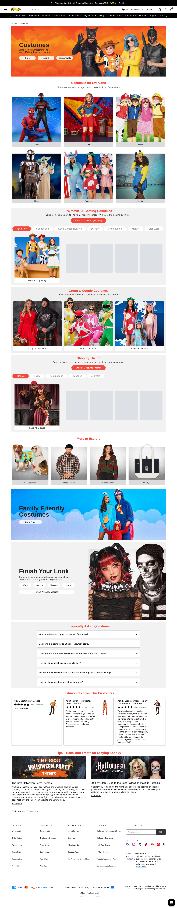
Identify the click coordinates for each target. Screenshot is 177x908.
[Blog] (164, 844)
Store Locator (45, 831)
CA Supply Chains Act (105, 838)
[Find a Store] (160, 9)
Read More (17, 803)
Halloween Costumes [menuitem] (39, 15)
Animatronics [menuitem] (74, 15)
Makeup (54, 585)
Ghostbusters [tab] (115, 228)
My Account (16, 831)
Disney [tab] (95, 228)
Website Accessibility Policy (107, 859)
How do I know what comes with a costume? (61, 682)
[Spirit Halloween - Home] (16, 9)
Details (122, 3)
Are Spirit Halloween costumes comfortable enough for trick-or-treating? (75, 672)
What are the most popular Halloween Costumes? (63, 634)
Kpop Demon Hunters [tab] (70, 228)
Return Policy (17, 845)
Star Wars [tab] (154, 228)
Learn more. (141, 866)
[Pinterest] (158, 844)
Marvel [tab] (135, 228)
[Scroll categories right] (167, 16)
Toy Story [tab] (22, 228)
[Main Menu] (5, 9)
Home (14, 23)
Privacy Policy (84, 887)
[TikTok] (146, 844)
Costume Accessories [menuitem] (135, 15)
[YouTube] (152, 844)
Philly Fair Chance (103, 845)
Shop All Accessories (47, 592)
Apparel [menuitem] (153, 15)
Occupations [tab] (56, 376)
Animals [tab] (95, 376)
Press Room (44, 845)
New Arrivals (64, 58)
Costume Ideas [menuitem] (115, 15)
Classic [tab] (20, 376)
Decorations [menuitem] (59, 15)
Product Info (17, 866)
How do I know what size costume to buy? (60, 663)
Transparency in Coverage (106, 866)
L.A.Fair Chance (102, 852)
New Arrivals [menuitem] (20, 15)
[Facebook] (127, 844)
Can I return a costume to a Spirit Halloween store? (64, 644)
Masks (39, 585)
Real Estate (44, 859)
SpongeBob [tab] (42, 228)
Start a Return (17, 852)
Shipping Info (17, 859)
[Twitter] (139, 844)
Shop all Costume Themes (88, 367)
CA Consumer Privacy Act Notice (109, 831)
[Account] (165, 9)
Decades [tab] (77, 376)
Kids (27, 58)
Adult (46, 58)
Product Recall (73, 852)
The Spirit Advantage (48, 838)
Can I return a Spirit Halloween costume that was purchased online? (72, 653)
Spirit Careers (45, 852)
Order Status (17, 838)
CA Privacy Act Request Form (79, 859)
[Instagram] (133, 844)
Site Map (71, 838)
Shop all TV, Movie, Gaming (88, 220)
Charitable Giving (75, 845)
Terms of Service (70, 887)
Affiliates (43, 866)
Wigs (25, 585)
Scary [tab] (37, 376)
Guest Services (73, 831)
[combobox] (71, 9)
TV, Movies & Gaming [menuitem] (94, 15)
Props (68, 585)
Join (161, 832)
